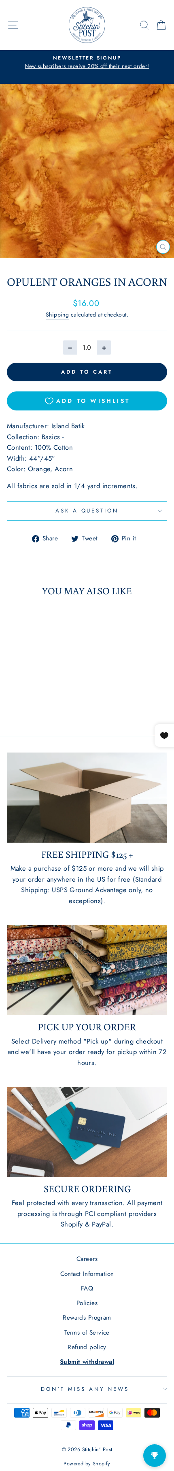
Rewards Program (87, 1317)
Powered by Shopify (87, 1463)
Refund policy (87, 1347)
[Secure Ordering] (87, 1132)
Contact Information (87, 1273)
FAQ (87, 1288)
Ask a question (87, 510)
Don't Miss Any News (85, 1389)
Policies (87, 1303)
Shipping (57, 314)
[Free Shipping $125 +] (87, 798)
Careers (87, 1258)
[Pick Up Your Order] (87, 970)
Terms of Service (87, 1332)
